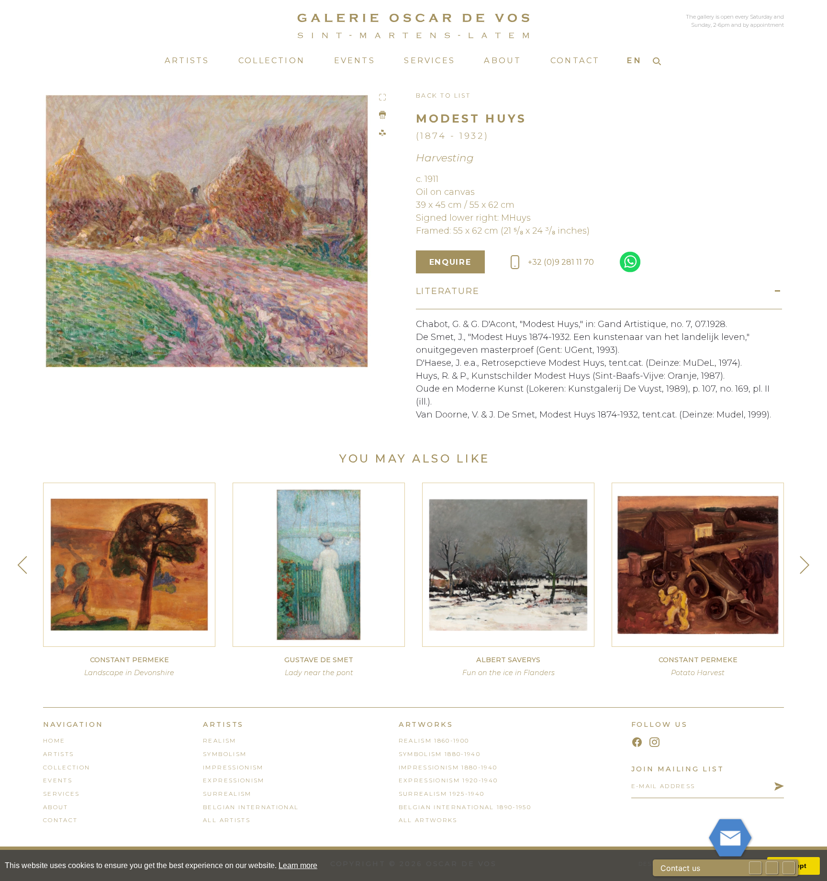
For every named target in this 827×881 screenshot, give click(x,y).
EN (634, 60)
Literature (448, 291)
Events (354, 60)
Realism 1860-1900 (434, 740)
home (54, 740)
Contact (575, 60)
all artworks (428, 820)
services (61, 794)
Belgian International (251, 807)
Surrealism (227, 794)
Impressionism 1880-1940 (448, 767)
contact (60, 820)
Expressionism (233, 780)
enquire (450, 262)
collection (66, 767)
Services (429, 60)
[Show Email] (755, 867)
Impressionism (233, 767)
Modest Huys (471, 118)
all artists (226, 820)
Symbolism (224, 754)
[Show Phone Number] (772, 867)
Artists (187, 60)
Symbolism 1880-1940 (440, 754)
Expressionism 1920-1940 (448, 780)
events (57, 780)
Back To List (443, 95)
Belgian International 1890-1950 (465, 807)
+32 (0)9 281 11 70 (561, 262)
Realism (219, 740)
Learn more (298, 865)
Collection (271, 60)
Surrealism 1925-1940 (442, 794)
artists (58, 754)
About (502, 60)
